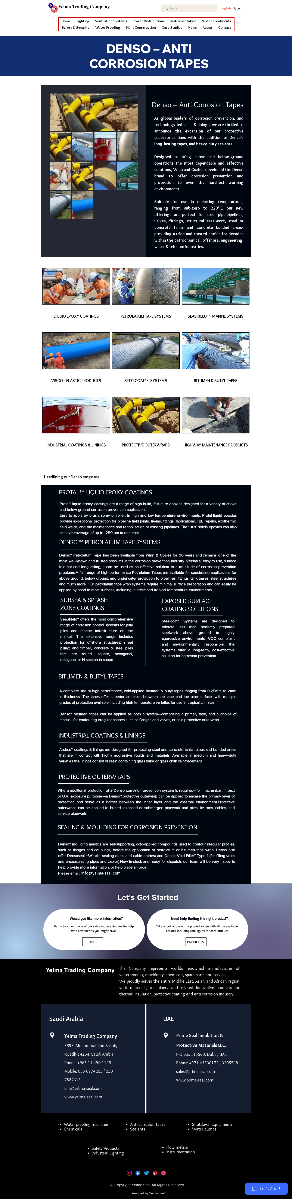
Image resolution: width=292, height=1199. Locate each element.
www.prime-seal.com (194, 1080)
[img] (76, 299)
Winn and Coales (188, 169)
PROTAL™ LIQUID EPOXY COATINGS (105, 492)
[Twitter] (146, 1173)
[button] (107, 27)
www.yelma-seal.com (83, 1096)
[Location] (52, 1035)
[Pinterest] (155, 1173)
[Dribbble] (163, 1173)
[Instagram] (129, 1173)
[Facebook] (138, 1173)
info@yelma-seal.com (101, 873)
